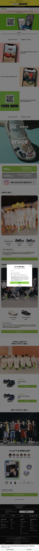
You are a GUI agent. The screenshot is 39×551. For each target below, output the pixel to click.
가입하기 (19, 282)
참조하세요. (20, 280)
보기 (26, 274)
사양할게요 (19, 284)
